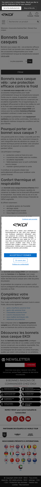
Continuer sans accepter (29, 219)
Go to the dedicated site (12, 8)
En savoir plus (20, 260)
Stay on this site (29, 8)
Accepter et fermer (20, 255)
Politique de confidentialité (20, 264)
